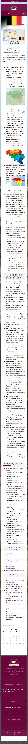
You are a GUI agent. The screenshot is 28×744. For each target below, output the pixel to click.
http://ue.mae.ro (16, 521)
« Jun (4, 647)
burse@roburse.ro (13, 713)
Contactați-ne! (17, 732)
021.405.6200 (14, 709)
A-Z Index (7, 732)
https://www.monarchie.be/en (14, 555)
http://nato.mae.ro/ (15, 541)
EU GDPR (13, 734)
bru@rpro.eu (14, 523)
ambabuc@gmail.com (16, 482)
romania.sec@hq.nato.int (17, 543)
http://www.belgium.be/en (17, 570)
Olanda (10, 85)
